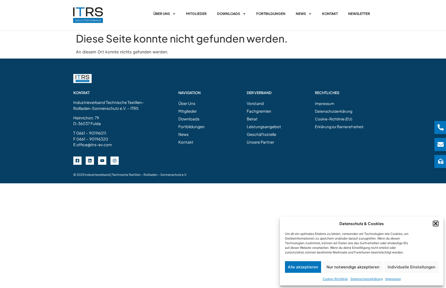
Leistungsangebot (264, 126)
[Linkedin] (90, 161)
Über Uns (161, 14)
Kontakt (330, 14)
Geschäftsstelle (261, 134)
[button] (435, 223)
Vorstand (255, 103)
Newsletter (359, 14)
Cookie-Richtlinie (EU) (333, 119)
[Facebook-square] (77, 161)
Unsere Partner (260, 141)
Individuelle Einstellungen (411, 267)
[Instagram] (114, 161)
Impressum (393, 279)
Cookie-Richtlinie (335, 279)
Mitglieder (196, 14)
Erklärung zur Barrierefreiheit (339, 126)
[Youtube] (102, 161)
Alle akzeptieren (303, 267)
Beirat (252, 118)
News (301, 14)
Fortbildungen (270, 14)
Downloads (228, 14)
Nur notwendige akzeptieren (352, 267)
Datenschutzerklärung (367, 279)
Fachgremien (259, 111)
